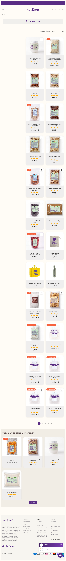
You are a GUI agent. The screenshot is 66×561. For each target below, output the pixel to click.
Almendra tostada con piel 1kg (54, 125)
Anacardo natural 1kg (35, 156)
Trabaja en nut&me (27, 524)
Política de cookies (41, 530)
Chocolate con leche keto (54, 377)
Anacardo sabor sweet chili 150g (34, 189)
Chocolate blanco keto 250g (34, 377)
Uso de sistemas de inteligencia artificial (42, 536)
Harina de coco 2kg (12, 492)
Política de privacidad (42, 527)
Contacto (53, 521)
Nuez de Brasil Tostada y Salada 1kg (33, 459)
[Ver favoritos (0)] (56, 9)
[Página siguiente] (51, 423)
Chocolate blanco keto (54, 344)
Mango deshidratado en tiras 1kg (12, 459)
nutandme (9, 553)
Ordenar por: (42, 31)
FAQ (52, 524)
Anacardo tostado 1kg (54, 188)
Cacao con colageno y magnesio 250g (35, 312)
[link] (33, 502)
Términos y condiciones (40, 525)
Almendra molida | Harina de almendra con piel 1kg (54, 60)
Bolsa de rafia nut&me (34, 283)
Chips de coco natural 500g (35, 344)
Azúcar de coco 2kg (54, 221)
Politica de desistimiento (54, 533)
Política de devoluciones (54, 529)
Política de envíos (55, 526)
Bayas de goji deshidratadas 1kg (35, 254)
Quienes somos (26, 521)
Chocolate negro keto (55, 408)
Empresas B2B (26, 526)
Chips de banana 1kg (54, 311)
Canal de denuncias (42, 532)
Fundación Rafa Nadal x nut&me (27, 529)
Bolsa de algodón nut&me (55, 254)
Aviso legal (39, 521)
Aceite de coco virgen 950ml (35, 59)
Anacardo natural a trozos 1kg (54, 157)
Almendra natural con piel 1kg (35, 92)
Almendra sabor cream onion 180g (34, 125)
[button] (3, 9)
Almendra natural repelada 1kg (55, 92)
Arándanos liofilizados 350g (34, 221)
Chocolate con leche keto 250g (34, 409)
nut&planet (25, 532)
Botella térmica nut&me (54, 283)
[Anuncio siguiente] (44, 3)
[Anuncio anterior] (21, 3)
